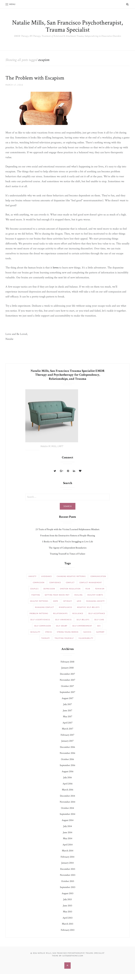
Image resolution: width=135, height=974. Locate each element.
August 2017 (67, 698)
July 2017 (67, 704)
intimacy (67, 601)
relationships (60, 613)
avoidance (46, 576)
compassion (38, 582)
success (87, 632)
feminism (99, 589)
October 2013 (67, 881)
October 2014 (67, 808)
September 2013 (67, 887)
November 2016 (67, 753)
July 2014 (67, 826)
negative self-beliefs (88, 607)
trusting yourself (64, 638)
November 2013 (67, 875)
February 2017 (67, 735)
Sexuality (35, 632)
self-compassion (42, 626)
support (100, 632)
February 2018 (67, 661)
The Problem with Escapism (34, 78)
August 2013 (67, 893)
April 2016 (68, 783)
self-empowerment (82, 626)
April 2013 (67, 917)
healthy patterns (39, 601)
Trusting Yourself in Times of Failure (67, 553)
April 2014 (68, 844)
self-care (99, 619)
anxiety (32, 576)
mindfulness (65, 607)
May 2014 (67, 838)
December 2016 (67, 747)
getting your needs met (57, 595)
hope (55, 601)
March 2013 (67, 923)
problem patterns (39, 613)
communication (98, 576)
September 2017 (67, 692)
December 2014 (67, 795)
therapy (45, 638)
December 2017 (67, 674)
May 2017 (67, 716)
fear (87, 589)
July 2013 (67, 899)
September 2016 (67, 765)
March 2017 (67, 728)
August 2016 (67, 771)
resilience (77, 613)
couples (34, 589)
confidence (55, 582)
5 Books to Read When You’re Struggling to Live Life (67, 541)
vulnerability (86, 638)
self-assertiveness (40, 619)
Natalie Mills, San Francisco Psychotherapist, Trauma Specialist (67, 26)
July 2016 (67, 777)
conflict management (90, 582)
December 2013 (67, 869)
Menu (12, 4)
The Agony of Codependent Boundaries (67, 547)
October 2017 (67, 686)
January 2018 (67, 667)
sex (99, 626)
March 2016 (67, 789)
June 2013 (67, 905)
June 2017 (67, 710)
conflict (70, 582)
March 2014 (67, 850)
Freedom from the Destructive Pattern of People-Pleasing (67, 535)
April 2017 (68, 722)
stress (48, 632)
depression (49, 589)
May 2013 (67, 911)
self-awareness (63, 619)
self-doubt (61, 626)
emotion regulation (70, 589)
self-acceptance (96, 613)
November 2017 (67, 680)
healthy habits (95, 595)
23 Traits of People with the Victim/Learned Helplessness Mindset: (67, 529)
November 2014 (67, 801)
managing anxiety (95, 601)
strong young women (67, 632)
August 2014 (67, 820)
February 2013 (67, 930)
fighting (35, 595)
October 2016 (67, 759)
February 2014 (67, 856)
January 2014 (67, 862)
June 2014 (67, 832)
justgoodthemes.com (72, 956)
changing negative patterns (71, 576)
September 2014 (67, 814)
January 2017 (67, 741)
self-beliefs (82, 619)
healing (78, 595)
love (79, 601)
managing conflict (44, 607)
